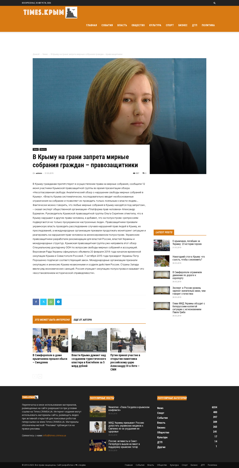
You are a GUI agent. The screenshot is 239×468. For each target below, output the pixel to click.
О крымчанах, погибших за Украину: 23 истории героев (187, 243)
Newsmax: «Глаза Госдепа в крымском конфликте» (128, 409)
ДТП (194, 25)
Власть (122, 25)
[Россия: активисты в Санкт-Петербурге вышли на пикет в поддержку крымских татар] (98, 445)
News (45, 54)
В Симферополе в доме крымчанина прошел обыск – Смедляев (50, 358)
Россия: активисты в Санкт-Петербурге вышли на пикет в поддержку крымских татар (124, 444)
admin (39, 173)
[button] (214, 3)
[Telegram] (58, 302)
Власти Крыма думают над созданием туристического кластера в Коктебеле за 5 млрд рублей (89, 360)
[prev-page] (35, 376)
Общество (138, 25)
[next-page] (40, 376)
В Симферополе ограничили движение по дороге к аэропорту (187, 275)
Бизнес (182, 25)
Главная (91, 25)
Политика (208, 25)
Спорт (170, 25)
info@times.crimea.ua (54, 435)
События (107, 25)
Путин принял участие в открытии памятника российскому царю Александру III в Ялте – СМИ (125, 362)
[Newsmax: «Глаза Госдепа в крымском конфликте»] (98, 411)
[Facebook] (36, 302)
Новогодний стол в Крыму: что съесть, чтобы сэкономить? (189, 258)
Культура (155, 25)
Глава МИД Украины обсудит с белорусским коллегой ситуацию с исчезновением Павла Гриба (189, 308)
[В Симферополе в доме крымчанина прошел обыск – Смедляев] (50, 340)
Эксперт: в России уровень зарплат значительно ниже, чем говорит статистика (189, 290)
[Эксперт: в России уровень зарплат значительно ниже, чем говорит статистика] (162, 290)
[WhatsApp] (51, 302)
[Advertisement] (119, 43)
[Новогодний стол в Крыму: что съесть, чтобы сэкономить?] (162, 261)
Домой (36, 54)
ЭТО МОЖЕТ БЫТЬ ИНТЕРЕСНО (52, 319)
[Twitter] (43, 302)
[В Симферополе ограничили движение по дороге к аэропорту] (162, 275)
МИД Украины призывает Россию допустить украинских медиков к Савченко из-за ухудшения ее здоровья (126, 427)
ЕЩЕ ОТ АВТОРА (82, 319)
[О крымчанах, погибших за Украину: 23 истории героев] (162, 245)
